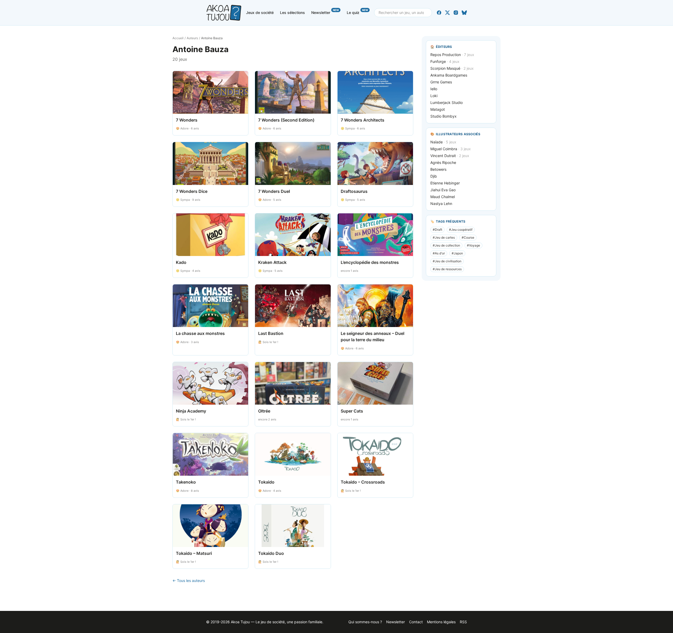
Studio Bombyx (443, 116)
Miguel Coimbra (450, 149)
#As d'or (439, 253)
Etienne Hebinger (445, 183)
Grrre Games (441, 82)
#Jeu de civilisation (447, 261)
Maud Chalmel (442, 196)
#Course (468, 237)
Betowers (438, 169)
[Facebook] (439, 12)
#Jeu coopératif (460, 230)
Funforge (445, 61)
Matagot (437, 109)
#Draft (437, 230)
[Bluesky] (464, 12)
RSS (463, 622)
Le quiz (357, 11)
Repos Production (452, 54)
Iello (433, 89)
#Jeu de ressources (447, 269)
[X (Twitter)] (447, 12)
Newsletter (325, 11)
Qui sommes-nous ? (365, 622)
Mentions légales (441, 622)
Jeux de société (260, 12)
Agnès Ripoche (443, 162)
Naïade (443, 142)
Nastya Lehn (441, 203)
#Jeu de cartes (444, 237)
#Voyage (473, 245)
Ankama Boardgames (448, 75)
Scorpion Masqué (452, 68)
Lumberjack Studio (446, 102)
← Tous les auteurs (188, 580)
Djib (433, 176)
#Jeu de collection (446, 245)
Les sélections (292, 12)
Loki (433, 95)
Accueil (177, 38)
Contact (416, 622)
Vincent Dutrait (449, 155)
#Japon (457, 253)
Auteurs (192, 38)
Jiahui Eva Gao (443, 190)
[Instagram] (455, 12)
